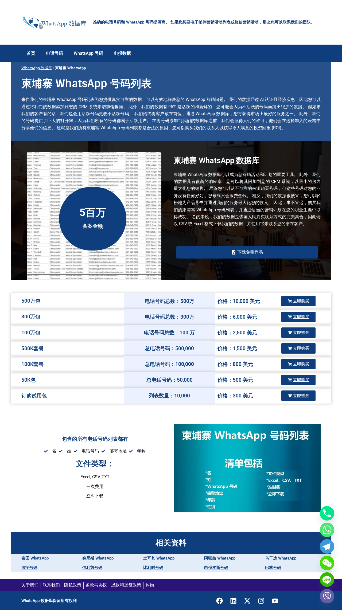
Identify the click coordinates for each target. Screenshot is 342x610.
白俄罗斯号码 (216, 567)
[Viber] (327, 596)
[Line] (327, 579)
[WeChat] (327, 563)
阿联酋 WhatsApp (219, 558)
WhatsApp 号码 (88, 53)
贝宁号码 (29, 567)
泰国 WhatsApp (35, 558)
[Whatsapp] (327, 530)
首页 (31, 53)
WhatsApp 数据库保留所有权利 (49, 600)
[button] (247, 252)
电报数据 (122, 53)
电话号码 (54, 53)
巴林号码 (273, 567)
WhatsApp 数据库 (36, 67)
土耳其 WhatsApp (158, 558)
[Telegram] (327, 546)
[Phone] (327, 513)
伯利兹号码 (92, 567)
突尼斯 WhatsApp (98, 558)
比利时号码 (153, 567)
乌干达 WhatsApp (280, 558)
